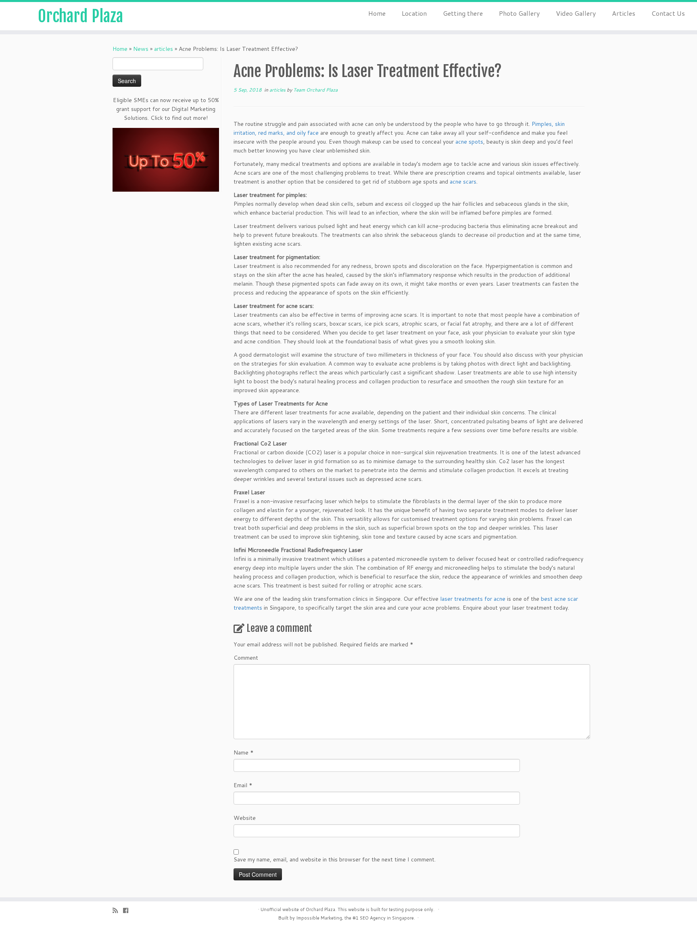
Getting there (463, 13)
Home (377, 13)
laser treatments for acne (472, 599)
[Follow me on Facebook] (128, 910)
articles (163, 49)
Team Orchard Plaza (315, 89)
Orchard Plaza (80, 16)
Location (414, 13)
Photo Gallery (519, 13)
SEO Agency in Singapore (387, 918)
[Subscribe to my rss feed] (118, 910)
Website (245, 818)
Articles (623, 13)
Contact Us (668, 13)
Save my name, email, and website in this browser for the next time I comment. (335, 859)
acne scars (463, 182)
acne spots (469, 142)
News (140, 49)
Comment (246, 658)
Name (244, 752)
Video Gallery (576, 13)
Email (243, 785)
